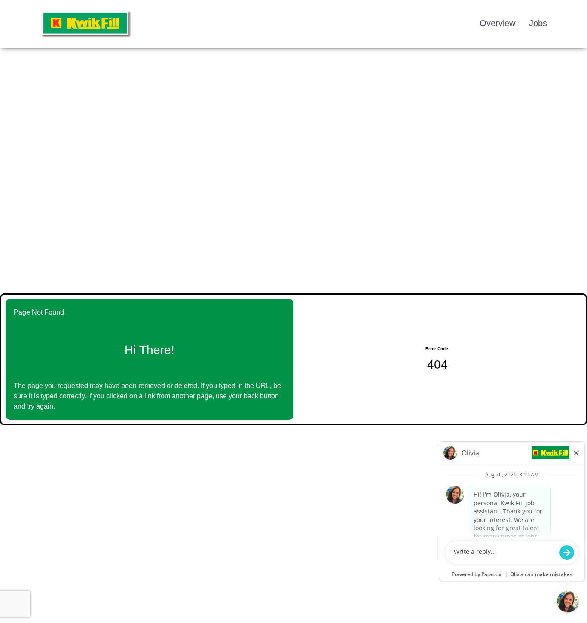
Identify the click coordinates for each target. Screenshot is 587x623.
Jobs (538, 23)
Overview (497, 23)
